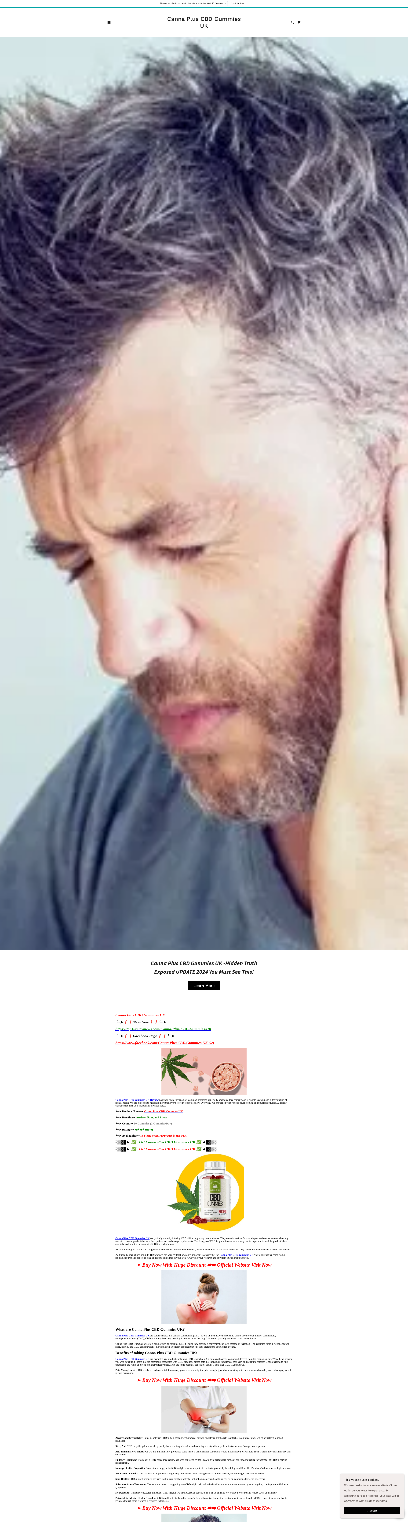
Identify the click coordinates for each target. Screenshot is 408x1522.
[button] (109, 22)
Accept (372, 1510)
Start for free (237, 3)
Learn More (204, 985)
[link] (204, 26)
